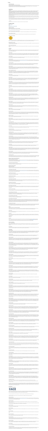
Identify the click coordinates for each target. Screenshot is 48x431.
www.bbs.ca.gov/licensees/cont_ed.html (23, 60)
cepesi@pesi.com (33, 219)
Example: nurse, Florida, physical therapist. (13, 26)
